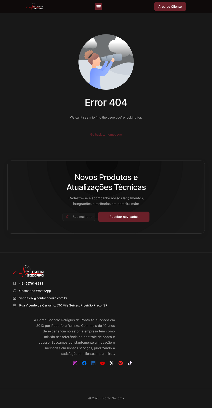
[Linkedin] (93, 363)
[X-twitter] (111, 363)
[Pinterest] (120, 363)
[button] (98, 6)
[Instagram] (75, 363)
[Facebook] (84, 363)
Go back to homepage (106, 134)
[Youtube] (102, 363)
